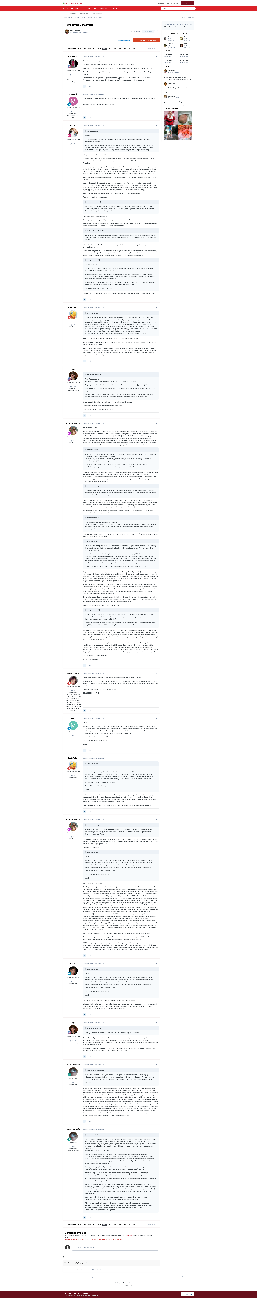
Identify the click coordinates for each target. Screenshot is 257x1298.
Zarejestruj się (187, 3)
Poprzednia (72, 49)
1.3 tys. (74, 386)
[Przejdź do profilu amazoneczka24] (73, 1071)
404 (73, 981)
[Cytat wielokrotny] (84, 86)
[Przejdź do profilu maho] (73, 132)
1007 (109, 49)
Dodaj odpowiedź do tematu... (85, 1247)
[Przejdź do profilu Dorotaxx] (67, 31)
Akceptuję (188, 1294)
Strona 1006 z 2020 (150, 49)
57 (74, 1082)
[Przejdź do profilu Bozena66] (73, 63)
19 (74, 736)
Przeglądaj (92, 8)
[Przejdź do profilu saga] (73, 375)
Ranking (115, 8)
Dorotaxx (78, 30)
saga (73, 369)
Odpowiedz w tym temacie (146, 40)
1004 (94, 49)
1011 (130, 49)
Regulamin (73, 13)
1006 (104, 49)
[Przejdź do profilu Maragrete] (181, 38)
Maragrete (187, 37)
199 (74, 143)
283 (73, 441)
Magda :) (73, 94)
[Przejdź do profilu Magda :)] (73, 101)
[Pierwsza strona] (65, 49)
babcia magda (72, 673)
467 (73, 111)
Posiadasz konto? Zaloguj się (168, 3)
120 (74, 325)
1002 (84, 49)
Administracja (84, 13)
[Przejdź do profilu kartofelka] (73, 314)
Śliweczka (171, 37)
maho (72, 125)
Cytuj (89, 86)
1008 (115, 49)
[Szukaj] (193, 8)
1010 (125, 49)
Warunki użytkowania (91, 1295)
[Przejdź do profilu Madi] (73, 725)
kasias (73, 963)
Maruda (170, 43)
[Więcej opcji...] (157, 56)
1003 (89, 49)
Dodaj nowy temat (124, 40)
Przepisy (65, 8)
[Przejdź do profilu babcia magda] (73, 680)
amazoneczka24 (72, 1064)
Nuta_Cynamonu (72, 423)
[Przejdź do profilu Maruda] (165, 45)
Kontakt (131, 1283)
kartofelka (72, 307)
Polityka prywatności (120, 1283)
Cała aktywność (104, 8)
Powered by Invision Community (128, 1287)
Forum (83, 8)
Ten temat (186, 8)
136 (74, 690)
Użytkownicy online (97, 13)
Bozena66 (72, 56)
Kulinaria (74, 8)
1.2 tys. (74, 74)
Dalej (135, 49)
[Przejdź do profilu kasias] (73, 970)
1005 (99, 49)
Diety (86, 33)
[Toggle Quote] (86, 131)
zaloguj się (128, 1235)
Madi (73, 718)
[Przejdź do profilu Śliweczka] (165, 38)
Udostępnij (136, 31)
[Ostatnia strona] (139, 49)
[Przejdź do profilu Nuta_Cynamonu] (73, 430)
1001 (79, 49)
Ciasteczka (139, 1283)
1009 (120, 49)
